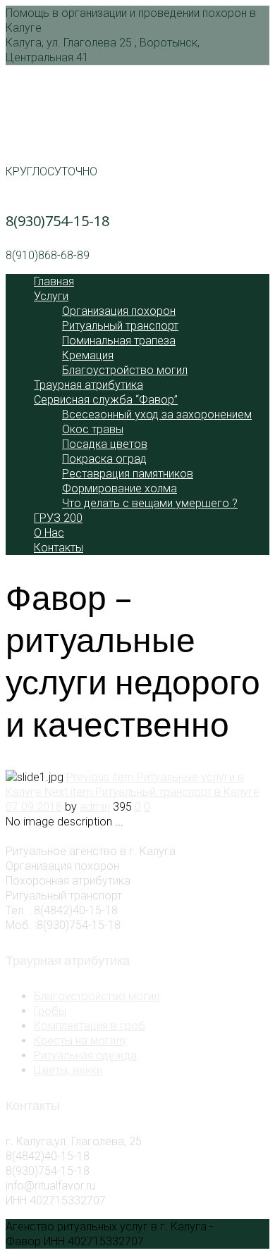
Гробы (50, 1011)
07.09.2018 (34, 806)
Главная (54, 281)
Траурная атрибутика (88, 385)
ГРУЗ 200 (58, 518)
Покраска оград (104, 459)
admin (95, 806)
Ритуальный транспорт (120, 325)
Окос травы (92, 429)
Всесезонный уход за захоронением (157, 414)
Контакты (58, 547)
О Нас (49, 532)
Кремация (88, 355)
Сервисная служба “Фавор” (106, 399)
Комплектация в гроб (89, 1026)
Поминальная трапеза (119, 340)
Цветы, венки (68, 1070)
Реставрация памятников (127, 473)
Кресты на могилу (80, 1040)
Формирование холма (119, 488)
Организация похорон (119, 311)
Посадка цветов (104, 444)
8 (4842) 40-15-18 (61, 136)
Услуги (51, 296)
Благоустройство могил (125, 370)
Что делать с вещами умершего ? (150, 503)
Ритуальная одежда (85, 1055)
